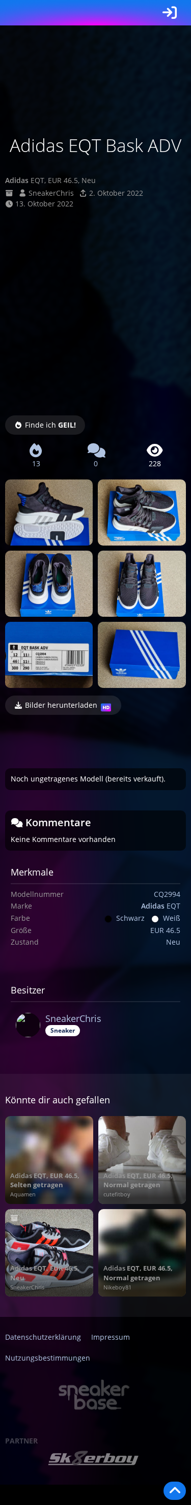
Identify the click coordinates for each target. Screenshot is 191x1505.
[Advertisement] (95, 310)
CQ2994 (167, 894)
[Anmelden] (169, 12)
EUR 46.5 (165, 930)
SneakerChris (51, 193)
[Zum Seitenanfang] (174, 1491)
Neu (173, 942)
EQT (160, 906)
